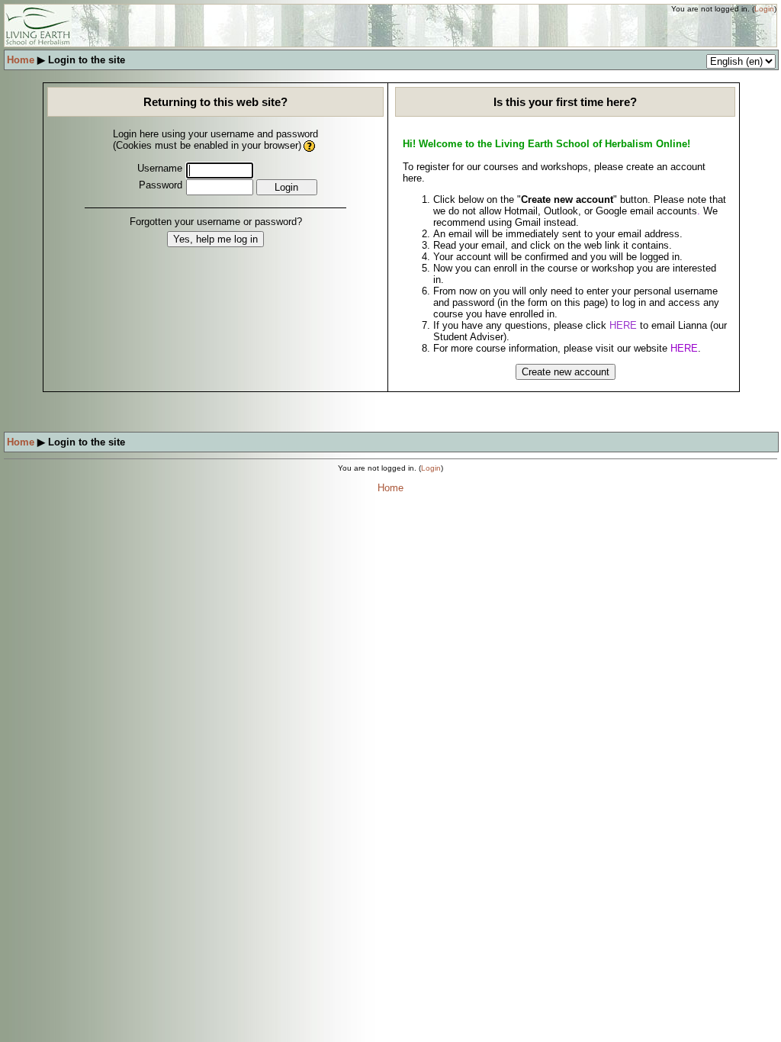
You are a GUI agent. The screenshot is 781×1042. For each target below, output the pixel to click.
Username (159, 168)
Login (764, 9)
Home (20, 60)
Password (160, 185)
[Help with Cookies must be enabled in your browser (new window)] (310, 145)
